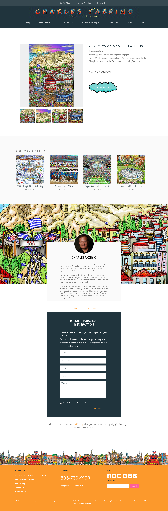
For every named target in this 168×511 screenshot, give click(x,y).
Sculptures (113, 22)
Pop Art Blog (85, 3)
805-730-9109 (75, 477)
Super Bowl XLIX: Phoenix (131, 186)
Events (143, 22)
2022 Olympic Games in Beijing (30, 186)
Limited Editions (66, 22)
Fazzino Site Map (22, 491)
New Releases (45, 22)
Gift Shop (66, 3)
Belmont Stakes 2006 (64, 186)
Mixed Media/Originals (91, 22)
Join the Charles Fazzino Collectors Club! (31, 475)
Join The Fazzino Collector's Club (74, 402)
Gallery (27, 22)
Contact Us (19, 487)
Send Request (96, 408)
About (129, 22)
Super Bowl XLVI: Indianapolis (97, 186)
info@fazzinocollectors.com (72, 485)
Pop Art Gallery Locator (24, 479)
